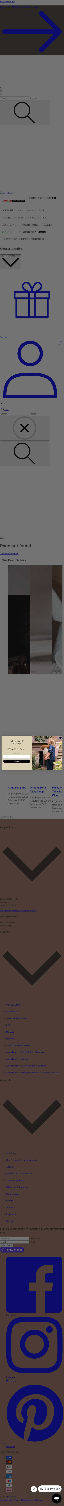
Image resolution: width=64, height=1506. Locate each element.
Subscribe (17, 761)
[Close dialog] (60, 737)
